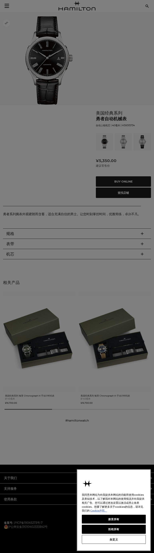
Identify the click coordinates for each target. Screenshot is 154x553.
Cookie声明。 (98, 510)
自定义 (114, 539)
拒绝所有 (113, 529)
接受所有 (113, 519)
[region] (114, 510)
